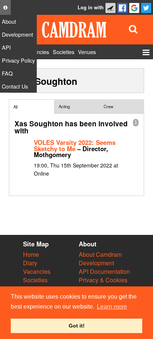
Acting (64, 106)
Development (96, 263)
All (15, 107)
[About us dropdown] (5, 7)
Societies (35, 280)
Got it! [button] (77, 326)
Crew (108, 106)
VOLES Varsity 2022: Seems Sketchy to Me (74, 145)
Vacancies (37, 271)
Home (31, 254)
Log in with (91, 7)
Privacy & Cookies (103, 280)
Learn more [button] (112, 306)
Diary (30, 263)
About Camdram (100, 254)
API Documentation (104, 271)
